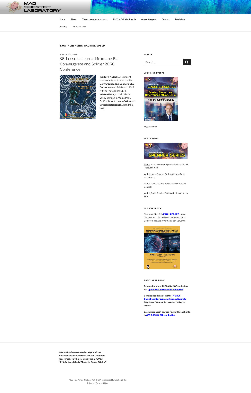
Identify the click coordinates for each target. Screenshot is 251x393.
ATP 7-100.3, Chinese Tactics (160, 315)
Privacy (63, 26)
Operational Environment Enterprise (165, 289)
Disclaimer (180, 19)
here (154, 126)
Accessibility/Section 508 (114, 380)
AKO (71, 380)
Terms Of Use (79, 26)
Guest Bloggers (148, 19)
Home (62, 19)
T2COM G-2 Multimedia (124, 19)
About (74, 19)
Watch (147, 164)
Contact (166, 19)
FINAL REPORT (171, 214)
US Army (79, 380)
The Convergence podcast (94, 19)
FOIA (98, 380)
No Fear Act (89, 380)
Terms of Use (102, 383)
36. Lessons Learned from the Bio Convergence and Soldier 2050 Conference (89, 64)
